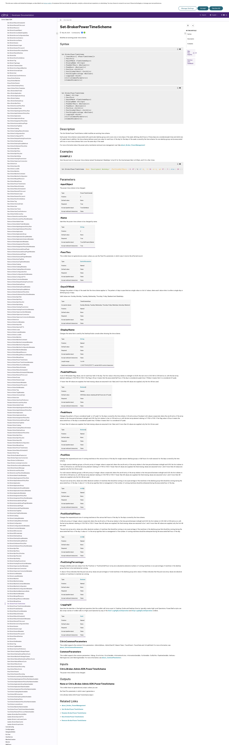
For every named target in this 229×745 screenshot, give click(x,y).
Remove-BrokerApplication (15, 231)
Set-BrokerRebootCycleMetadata (17, 611)
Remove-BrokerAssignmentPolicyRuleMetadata (21, 246)
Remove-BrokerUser (13, 397)
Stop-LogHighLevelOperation (142, 611)
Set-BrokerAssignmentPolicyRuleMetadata (19, 498)
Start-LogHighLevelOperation (118, 611)
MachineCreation (10, 739)
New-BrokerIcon (12, 163)
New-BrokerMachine (13, 171)
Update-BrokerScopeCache (15, 724)
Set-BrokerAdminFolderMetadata (17, 475)
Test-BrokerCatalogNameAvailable (17, 691)
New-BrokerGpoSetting (14, 156)
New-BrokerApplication (14, 116)
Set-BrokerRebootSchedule (15, 613)
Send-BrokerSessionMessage (15, 468)
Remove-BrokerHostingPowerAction (17, 307)
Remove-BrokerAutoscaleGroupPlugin (18, 249)
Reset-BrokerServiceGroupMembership (18, 465)
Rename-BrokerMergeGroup (15, 445)
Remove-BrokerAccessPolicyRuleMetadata (19, 219)
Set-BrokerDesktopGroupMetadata (17, 538)
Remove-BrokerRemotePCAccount (17, 375)
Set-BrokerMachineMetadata (15, 593)
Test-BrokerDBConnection (15, 694)
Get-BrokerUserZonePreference (16, 75)
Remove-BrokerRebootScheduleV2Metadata (20, 372)
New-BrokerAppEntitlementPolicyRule (18, 113)
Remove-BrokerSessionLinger (16, 380)
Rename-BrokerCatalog (14, 425)
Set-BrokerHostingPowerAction (16, 561)
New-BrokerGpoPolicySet (14, 153)
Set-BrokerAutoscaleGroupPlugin (17, 500)
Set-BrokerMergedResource (15, 596)
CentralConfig (10, 727)
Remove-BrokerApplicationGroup (16, 234)
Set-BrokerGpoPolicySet (14, 556)
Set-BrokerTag (11, 644)
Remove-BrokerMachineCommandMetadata (20, 342)
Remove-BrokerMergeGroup (15, 357)
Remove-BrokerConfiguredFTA (16, 277)
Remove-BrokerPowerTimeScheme (17, 360)
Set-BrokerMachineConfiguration (17, 586)
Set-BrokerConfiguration (14, 523)
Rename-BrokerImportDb (14, 440)
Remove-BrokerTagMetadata (15, 392)
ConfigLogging (10, 729)
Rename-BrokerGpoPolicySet (15, 438)
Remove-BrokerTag (13, 390)
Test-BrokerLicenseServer (15, 704)
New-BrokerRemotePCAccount (16, 191)
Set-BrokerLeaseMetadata (15, 576)
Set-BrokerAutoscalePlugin (15, 505)
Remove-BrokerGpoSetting (15, 304)
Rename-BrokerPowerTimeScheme (17, 448)
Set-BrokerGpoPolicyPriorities (16, 553)
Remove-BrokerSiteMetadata (15, 387)
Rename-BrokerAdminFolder (15, 405)
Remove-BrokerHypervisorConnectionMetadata (21, 317)
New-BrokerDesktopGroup (15, 141)
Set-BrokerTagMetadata (14, 646)
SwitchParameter (85, 261)
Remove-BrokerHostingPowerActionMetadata (20, 309)
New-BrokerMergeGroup (14, 181)
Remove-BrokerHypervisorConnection (18, 314)
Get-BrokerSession (12, 43)
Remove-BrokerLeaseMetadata (16, 332)
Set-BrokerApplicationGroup (15, 485)
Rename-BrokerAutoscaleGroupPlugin (18, 420)
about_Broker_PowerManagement (133, 145)
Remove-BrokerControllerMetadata (17, 279)
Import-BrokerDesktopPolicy (15, 85)
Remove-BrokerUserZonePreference (17, 400)
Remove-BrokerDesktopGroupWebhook (18, 289)
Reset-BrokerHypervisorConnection (17, 458)
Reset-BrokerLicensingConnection (17, 463)
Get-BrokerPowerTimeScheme (72, 709)
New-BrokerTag (12, 201)
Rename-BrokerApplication (15, 412)
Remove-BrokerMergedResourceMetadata (19, 354)
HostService (9, 737)
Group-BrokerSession (13, 83)
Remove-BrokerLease (13, 329)
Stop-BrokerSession (13, 671)
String (82, 227)
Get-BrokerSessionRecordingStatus (17, 50)
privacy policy (48, 3)
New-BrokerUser (12, 206)
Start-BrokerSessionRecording (16, 666)
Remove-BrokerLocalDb (14, 334)
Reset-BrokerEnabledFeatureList (17, 455)
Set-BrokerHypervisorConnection (16, 568)
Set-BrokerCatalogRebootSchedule (17, 521)
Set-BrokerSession (12, 626)
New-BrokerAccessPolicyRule (16, 106)
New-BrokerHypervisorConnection (17, 161)
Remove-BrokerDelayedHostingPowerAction (20, 282)
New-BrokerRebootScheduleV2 (16, 189)
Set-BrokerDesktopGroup (14, 536)
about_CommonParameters (111, 658)
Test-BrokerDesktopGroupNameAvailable (19, 696)
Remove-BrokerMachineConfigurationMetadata (21, 347)
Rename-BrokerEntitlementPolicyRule (18, 432)
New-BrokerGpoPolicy (13, 151)
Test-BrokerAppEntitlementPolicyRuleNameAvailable (22, 681)
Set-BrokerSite (11, 639)
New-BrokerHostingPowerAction (16, 158)
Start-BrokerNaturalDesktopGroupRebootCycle (21, 659)
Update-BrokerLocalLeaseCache (17, 719)
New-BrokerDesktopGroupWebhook (17, 143)
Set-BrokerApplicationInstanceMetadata (19, 490)
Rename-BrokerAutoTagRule (15, 422)
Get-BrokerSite (11, 55)
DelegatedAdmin (10, 732)
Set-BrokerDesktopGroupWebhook (17, 541)
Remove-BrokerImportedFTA (15, 327)
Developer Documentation (23, 15)
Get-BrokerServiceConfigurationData (18, 35)
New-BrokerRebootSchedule (15, 186)
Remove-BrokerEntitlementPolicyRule (18, 292)
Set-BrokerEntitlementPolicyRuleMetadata (19, 546)
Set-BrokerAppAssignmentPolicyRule (18, 478)
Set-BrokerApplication (13, 483)
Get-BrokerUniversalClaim (14, 70)
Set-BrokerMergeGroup (14, 601)
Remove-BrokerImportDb (14, 324)
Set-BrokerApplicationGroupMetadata (18, 488)
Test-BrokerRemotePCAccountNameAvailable (20, 712)
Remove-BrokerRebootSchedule (16, 367)
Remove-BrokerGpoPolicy (14, 299)
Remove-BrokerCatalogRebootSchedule (19, 269)
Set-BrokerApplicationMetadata (16, 493)
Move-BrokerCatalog (13, 98)
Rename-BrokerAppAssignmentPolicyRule (19, 407)
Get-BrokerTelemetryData (14, 65)
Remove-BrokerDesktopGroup (16, 284)
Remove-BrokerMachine (14, 337)
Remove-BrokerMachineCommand (17, 339)
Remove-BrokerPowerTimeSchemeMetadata (20, 362)
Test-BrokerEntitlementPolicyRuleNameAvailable (21, 701)
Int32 (82, 488)
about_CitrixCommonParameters (71, 647)
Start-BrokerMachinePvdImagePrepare (18, 656)
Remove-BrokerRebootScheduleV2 (17, 370)
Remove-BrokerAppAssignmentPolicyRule (19, 226)
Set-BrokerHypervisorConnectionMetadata (19, 571)
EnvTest (8, 734)
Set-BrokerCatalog (12, 515)
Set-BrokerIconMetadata (14, 573)
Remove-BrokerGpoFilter (14, 297)
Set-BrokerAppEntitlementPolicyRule (18, 480)
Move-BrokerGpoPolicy (14, 103)
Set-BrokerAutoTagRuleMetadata (17, 513)
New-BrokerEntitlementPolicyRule (17, 146)
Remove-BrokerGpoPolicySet (15, 302)
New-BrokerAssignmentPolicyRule (17, 121)
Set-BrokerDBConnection (14, 531)
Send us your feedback (190, 61)
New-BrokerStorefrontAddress (16, 199)
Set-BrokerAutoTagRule (14, 510)
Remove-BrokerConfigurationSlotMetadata (19, 274)
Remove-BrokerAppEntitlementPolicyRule (19, 229)
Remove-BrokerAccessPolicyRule (17, 216)
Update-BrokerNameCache (15, 722)
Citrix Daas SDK (68, 20)
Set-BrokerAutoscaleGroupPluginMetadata (19, 503)
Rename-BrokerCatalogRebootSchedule (19, 427)
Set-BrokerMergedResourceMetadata (18, 598)
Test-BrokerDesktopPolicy (15, 699)
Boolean (82, 387)
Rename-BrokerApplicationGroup (16, 415)
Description (190, 39)
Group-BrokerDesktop (13, 78)
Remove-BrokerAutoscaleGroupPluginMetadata (21, 251)
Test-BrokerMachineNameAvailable (17, 707)
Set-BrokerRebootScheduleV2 (16, 616)
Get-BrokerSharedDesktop (15, 53)
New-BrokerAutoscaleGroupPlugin (17, 123)
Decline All (216, 8)
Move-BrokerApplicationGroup (16, 95)
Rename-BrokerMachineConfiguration (18, 443)
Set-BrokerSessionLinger (14, 629)
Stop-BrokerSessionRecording (16, 674)
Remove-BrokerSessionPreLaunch (17, 385)
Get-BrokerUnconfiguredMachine (17, 68)
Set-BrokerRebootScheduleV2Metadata (18, 618)
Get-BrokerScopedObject (14, 30)
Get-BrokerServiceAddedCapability (17, 33)
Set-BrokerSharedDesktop (15, 636)
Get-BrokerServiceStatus (14, 40)
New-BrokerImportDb (13, 166)
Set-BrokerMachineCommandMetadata (18, 583)
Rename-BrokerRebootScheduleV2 (17, 450)
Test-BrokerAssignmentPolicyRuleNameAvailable (21, 689)
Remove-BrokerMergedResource (16, 352)
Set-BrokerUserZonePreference (16, 649)
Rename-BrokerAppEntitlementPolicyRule (19, 410)
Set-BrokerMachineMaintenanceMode (18, 591)
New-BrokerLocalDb (13, 168)
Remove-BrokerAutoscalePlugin (16, 254)
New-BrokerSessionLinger (15, 194)
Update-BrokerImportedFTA (15, 717)
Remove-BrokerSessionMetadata (16, 382)
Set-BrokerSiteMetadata (14, 641)
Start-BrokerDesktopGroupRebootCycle (18, 654)
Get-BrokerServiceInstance (15, 38)
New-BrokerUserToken (14, 209)
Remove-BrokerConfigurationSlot (17, 271)
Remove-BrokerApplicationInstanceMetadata (20, 239)
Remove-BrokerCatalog (14, 264)
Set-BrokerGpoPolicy (13, 551)
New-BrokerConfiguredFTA (15, 136)
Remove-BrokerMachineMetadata (17, 349)
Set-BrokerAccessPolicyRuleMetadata (18, 473)
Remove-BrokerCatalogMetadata (17, 266)
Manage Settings (187, 8)
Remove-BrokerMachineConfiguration (18, 344)
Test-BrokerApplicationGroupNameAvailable (20, 684)
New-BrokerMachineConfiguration (17, 176)
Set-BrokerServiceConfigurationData (18, 623)
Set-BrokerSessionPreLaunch (16, 634)
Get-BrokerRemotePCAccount (16, 25)
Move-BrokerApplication (14, 93)
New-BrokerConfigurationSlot (16, 133)
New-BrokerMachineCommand (16, 173)
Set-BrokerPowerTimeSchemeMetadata (18, 606)
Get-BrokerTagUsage (13, 63)
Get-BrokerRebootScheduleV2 (16, 23)
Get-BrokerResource (13, 28)
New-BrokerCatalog (13, 128)
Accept (203, 8)
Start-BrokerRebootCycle (14, 664)
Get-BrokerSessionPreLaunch (16, 48)
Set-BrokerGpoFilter (13, 548)
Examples (190, 43)
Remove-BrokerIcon (13, 319)
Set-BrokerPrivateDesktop (15, 608)
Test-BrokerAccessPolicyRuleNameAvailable (20, 676)
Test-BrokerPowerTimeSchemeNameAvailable (20, 709)
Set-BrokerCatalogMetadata (15, 518)
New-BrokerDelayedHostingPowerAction (19, 138)
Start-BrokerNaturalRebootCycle (16, 661)
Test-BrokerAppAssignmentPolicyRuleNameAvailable (22, 679)
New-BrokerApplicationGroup (15, 118)
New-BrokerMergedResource (15, 178)
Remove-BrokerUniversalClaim (16, 395)
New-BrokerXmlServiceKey (15, 214)
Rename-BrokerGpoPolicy (14, 435)
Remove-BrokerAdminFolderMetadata (18, 224)
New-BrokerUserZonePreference (16, 211)
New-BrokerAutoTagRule (14, 126)
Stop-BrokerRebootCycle (14, 669)
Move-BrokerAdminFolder (14, 90)
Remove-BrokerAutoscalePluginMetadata (19, 256)
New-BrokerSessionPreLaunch (16, 196)
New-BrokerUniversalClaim (15, 204)
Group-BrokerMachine (13, 80)
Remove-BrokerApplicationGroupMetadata (19, 236)
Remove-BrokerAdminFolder (15, 221)
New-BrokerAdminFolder (14, 108)
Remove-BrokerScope (13, 377)
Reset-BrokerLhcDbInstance (15, 460)
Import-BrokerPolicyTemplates (16, 88)
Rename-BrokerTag (13, 453)
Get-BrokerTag (11, 60)
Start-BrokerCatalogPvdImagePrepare (18, 651)
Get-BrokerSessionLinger (14, 45)
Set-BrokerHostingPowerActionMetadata (19, 563)
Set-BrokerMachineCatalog (15, 581)
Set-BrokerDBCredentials (14, 533)
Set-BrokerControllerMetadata (16, 528)
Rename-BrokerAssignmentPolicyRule (18, 417)
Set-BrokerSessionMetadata (15, 631)
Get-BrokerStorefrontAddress (15, 58)
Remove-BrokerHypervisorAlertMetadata (19, 312)
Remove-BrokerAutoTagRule (15, 259)
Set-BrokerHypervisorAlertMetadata (17, 566)
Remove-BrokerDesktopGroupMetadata (18, 287)
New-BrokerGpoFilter (13, 148)
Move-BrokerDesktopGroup (15, 101)
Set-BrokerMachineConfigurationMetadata (19, 588)
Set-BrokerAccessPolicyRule (15, 470)
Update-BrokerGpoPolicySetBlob (16, 714)
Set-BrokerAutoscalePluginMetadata (18, 508)
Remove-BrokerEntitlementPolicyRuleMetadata (21, 294)
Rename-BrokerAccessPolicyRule (17, 402)
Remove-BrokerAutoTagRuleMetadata (18, 261)
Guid (81, 616)
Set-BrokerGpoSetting (13, 558)
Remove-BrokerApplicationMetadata (17, 241)
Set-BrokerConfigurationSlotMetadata (18, 525)
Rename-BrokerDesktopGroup (16, 430)
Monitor (8, 742)
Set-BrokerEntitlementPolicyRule (16, 543)
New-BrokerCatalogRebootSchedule (18, 131)
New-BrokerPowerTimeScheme (16, 184)
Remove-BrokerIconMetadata (15, 322)
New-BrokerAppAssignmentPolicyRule (18, 111)
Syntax (189, 34)
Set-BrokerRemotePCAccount (16, 621)
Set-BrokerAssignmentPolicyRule (17, 495)
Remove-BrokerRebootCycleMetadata (18, 365)
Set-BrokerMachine (13, 578)
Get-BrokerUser (11, 73)
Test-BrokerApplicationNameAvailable (18, 686)
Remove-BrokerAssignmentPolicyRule (18, 244)
